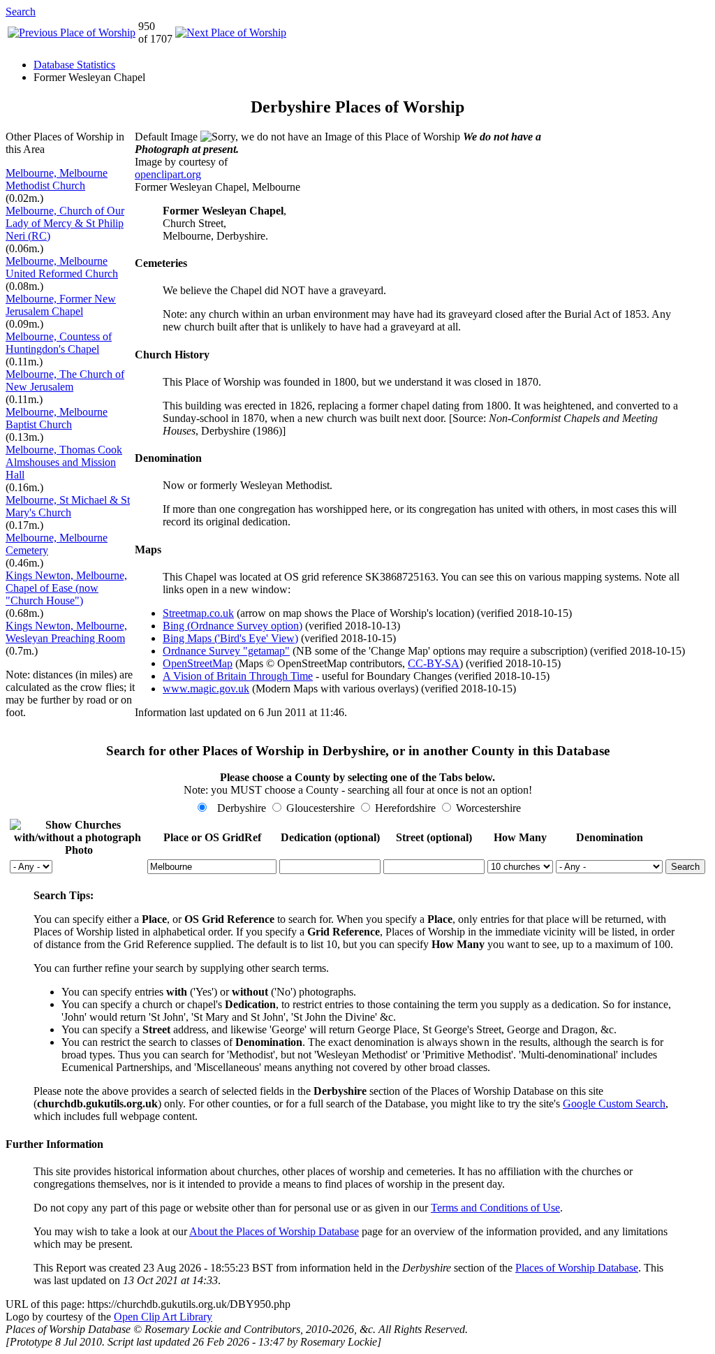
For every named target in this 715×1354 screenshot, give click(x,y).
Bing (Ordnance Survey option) (232, 626)
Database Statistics (74, 65)
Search (21, 11)
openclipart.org (168, 174)
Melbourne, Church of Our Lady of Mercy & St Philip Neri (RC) (65, 223)
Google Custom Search (614, 1103)
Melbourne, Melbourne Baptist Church (57, 418)
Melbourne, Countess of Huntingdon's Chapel (59, 342)
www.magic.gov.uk (206, 688)
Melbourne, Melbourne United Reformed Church (62, 267)
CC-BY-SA (433, 663)
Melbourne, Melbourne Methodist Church (57, 179)
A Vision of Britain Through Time (238, 676)
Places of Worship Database (576, 1268)
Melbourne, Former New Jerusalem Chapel (61, 305)
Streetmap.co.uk (198, 613)
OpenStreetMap (198, 663)
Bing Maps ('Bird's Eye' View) (230, 638)
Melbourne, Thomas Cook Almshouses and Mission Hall (64, 462)
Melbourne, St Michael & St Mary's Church (68, 506)
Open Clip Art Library (163, 1317)
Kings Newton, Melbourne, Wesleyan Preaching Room (66, 632)
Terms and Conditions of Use (495, 1208)
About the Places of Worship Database (274, 1231)
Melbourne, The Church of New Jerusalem (65, 380)
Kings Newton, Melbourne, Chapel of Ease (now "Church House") (66, 587)
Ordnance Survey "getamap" (226, 651)
